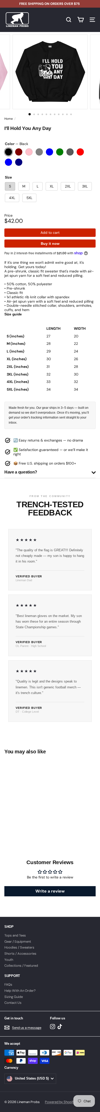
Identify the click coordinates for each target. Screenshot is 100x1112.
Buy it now (50, 243)
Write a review (50, 891)
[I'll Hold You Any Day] (36, 796)
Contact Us (13, 1002)
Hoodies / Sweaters (19, 947)
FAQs (8, 984)
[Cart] (80, 19)
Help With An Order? (20, 990)
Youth (8, 959)
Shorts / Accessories (20, 953)
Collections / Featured (21, 965)
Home (8, 118)
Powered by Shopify (60, 1102)
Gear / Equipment (17, 941)
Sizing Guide (13, 997)
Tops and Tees (15, 935)
